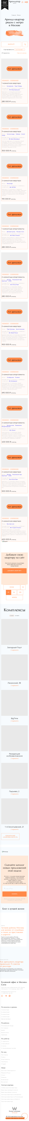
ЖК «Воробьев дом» (14, 89)
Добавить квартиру (14, 570)
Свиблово (4, 1035)
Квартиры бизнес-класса (9, 1092)
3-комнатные (5, 1014)
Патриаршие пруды (7, 1025)
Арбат (3, 1030)
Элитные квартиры (7, 1101)
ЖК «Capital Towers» (15, 527)
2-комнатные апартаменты (13, 277)
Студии (3, 1064)
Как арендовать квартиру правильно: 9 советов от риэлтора (11, 964)
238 (20, 592)
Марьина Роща (5, 1073)
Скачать (14, 894)
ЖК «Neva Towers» (15, 235)
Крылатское (5, 1032)
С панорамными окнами (8, 1048)
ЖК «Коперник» (13, 381)
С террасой (5, 1041)
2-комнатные (5, 1012)
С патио (3, 1046)
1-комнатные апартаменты (13, 229)
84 (14, 592)
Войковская (4, 1079)
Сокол (3, 1075)
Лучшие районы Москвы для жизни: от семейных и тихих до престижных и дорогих (12, 931)
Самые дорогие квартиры (9, 1087)
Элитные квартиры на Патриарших (12, 1097)
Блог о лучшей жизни (13, 908)
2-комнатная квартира (11, 181)
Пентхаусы (4, 1055)
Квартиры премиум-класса (9, 1090)
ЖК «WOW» (13, 187)
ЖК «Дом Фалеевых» (14, 139)
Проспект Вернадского (8, 1070)
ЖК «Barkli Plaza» (13, 332)
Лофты (3, 1057)
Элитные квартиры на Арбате (10, 1099)
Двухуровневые (6, 1019)
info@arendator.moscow (8, 991)
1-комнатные (5, 1010)
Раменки (3, 1077)
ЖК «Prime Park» (14, 284)
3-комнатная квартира (11, 131)
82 (23, 587)
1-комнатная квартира (11, 83)
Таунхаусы (4, 1061)
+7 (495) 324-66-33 (6, 993)
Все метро (4, 1082)
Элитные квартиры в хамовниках (11, 1094)
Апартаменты (5, 1059)
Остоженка (4, 1028)
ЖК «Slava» (12, 430)
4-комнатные (5, 1016)
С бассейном (5, 1043)
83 (8, 592)
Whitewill (14, 1113)
